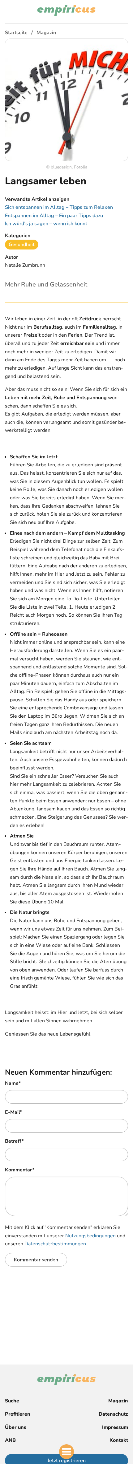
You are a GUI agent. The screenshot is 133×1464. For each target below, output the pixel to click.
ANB (10, 1440)
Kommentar (19, 1169)
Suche (12, 1400)
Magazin (118, 1400)
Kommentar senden (36, 1259)
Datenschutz (113, 1414)
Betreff (14, 1141)
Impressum (115, 1427)
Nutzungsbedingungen (90, 1235)
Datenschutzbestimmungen (55, 1243)
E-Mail (13, 1112)
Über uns (15, 1427)
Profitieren (17, 1414)
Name (13, 1083)
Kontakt (118, 1440)
